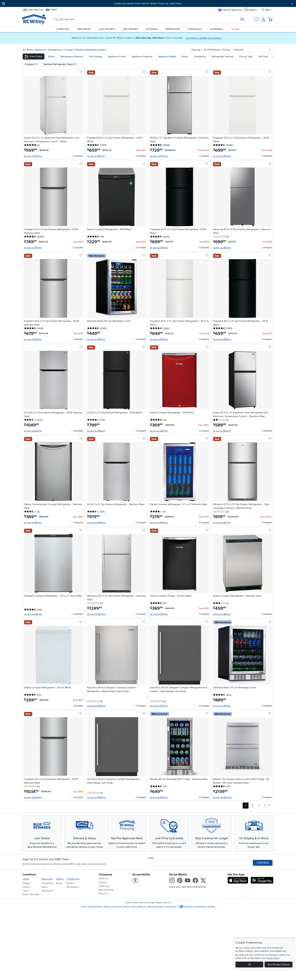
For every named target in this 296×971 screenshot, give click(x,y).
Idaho (60, 879)
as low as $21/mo (33, 430)
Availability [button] (200, 56)
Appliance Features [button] (142, 56)
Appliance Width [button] (167, 56)
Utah (26, 879)
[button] (30, 3)
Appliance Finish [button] (117, 56)
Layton (26, 887)
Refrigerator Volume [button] (222, 56)
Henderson (48, 883)
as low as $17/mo (222, 522)
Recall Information (94, 906)
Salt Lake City (35, 9)
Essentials (194, 29)
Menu (268, 9)
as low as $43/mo (222, 797)
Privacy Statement (138, 906)
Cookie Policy (171, 906)
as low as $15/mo (33, 156)
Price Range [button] (95, 56)
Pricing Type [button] (246, 56)
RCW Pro (103, 878)
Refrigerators (55, 49)
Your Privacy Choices (278, 964)
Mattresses (130, 29)
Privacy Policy (272, 958)
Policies (126, 906)
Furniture (62, 29)
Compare (78, 156)
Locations (29, 874)
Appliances (84, 29)
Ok (249, 964)
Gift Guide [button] (263, 56)
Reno (44, 887)
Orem (26, 890)
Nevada (47, 879)
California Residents (155, 906)
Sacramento (72, 887)
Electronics (107, 29)
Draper (26, 883)
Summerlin (47, 890)
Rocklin (70, 883)
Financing (104, 886)
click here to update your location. (204, 38)
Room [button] (185, 56)
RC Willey (28, 49)
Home (83, 906)
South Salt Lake (31, 894)
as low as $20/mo (96, 522)
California (73, 879)
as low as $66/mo (96, 797)
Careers (103, 882)
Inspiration (173, 29)
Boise (59, 883)
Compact (69, 49)
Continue (263, 862)
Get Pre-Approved (232, 9)
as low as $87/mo (96, 705)
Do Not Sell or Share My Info (195, 906)
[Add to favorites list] (81, 72)
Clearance (216, 29)
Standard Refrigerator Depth (90, 49)
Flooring (152, 29)
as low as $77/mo (159, 705)
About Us (104, 893)
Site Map (211, 906)
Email (151, 858)
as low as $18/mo (222, 705)
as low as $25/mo (96, 614)
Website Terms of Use (113, 906)
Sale (237, 29)
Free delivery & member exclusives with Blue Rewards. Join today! (148, 3)
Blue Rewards (106, 889)
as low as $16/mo (96, 430)
